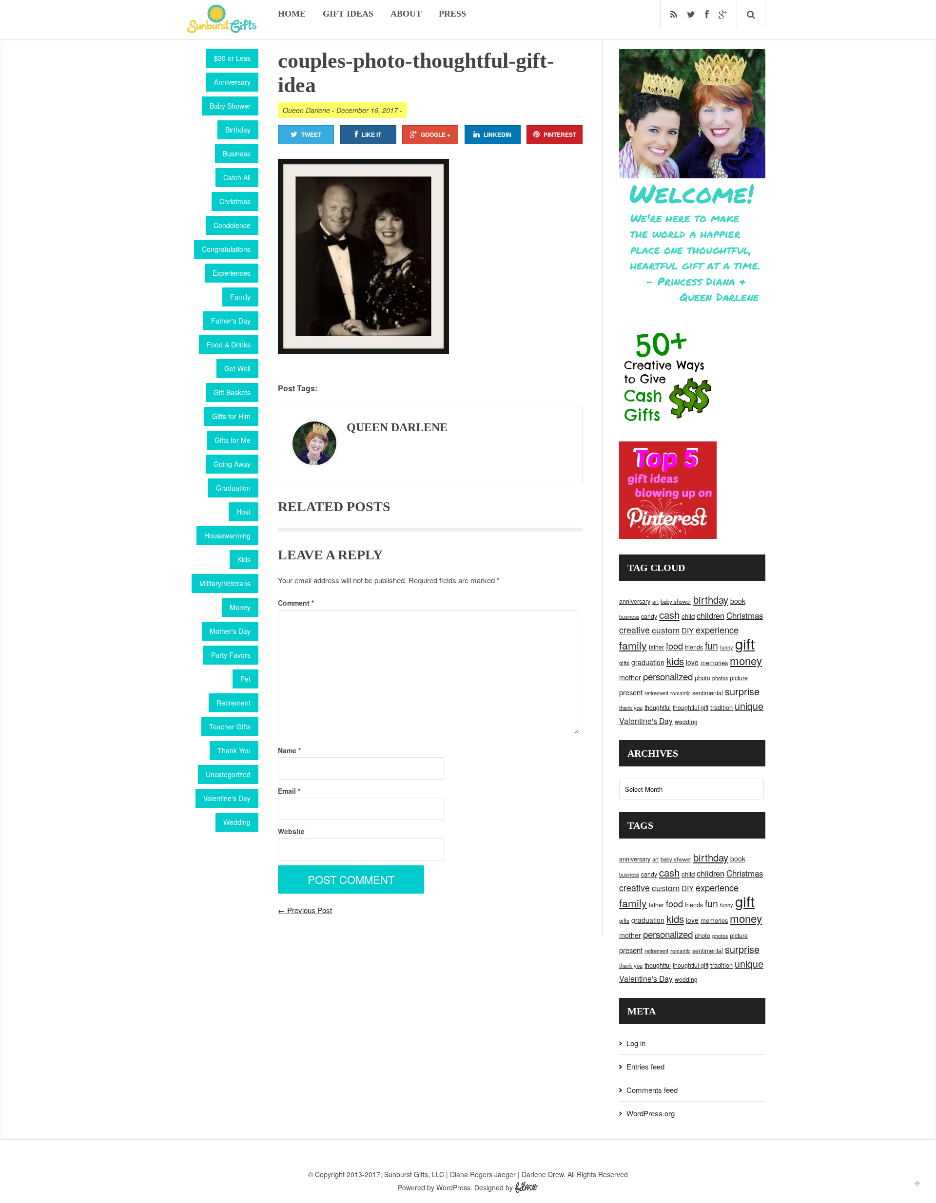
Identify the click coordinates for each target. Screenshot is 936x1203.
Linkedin (497, 134)
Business (237, 153)
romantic (680, 693)
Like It (371, 134)
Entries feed (645, 1066)
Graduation (233, 488)
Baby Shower (230, 106)
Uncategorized (228, 774)
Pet (245, 679)
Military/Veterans (225, 583)
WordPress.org (650, 1113)
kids (675, 660)
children (710, 615)
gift (745, 643)
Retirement (233, 702)
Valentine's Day (227, 798)
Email (289, 791)
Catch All (237, 177)
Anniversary (232, 82)
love (692, 662)
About (406, 14)
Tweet (311, 134)
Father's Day (231, 320)
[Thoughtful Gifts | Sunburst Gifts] (221, 29)
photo (702, 677)
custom (666, 630)
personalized (668, 676)
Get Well (237, 368)
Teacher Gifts (230, 726)
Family (240, 297)
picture (739, 677)
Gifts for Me (232, 440)
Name (289, 750)
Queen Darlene (306, 110)
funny (726, 647)
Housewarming (227, 535)
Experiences (232, 273)
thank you (631, 707)
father (656, 647)
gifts (624, 663)
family (633, 645)
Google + (435, 134)
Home (292, 14)
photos (720, 678)
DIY (688, 630)
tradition (721, 707)
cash (669, 615)
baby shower (676, 601)
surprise (742, 691)
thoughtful (657, 707)
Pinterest (560, 134)
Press (452, 14)
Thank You (234, 750)
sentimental (707, 692)
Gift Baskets (232, 392)
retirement (656, 693)
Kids (244, 559)
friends (694, 647)
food (674, 645)
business (629, 616)
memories (714, 662)
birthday (710, 599)
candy (649, 616)
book (737, 601)
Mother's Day (230, 631)
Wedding (237, 822)
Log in (635, 1043)
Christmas (235, 201)
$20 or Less (232, 58)
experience (717, 629)
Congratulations (226, 249)
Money (240, 607)
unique (749, 706)
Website (291, 831)
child (688, 616)
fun (711, 645)
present (631, 692)
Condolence (232, 225)
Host (243, 511)
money (746, 660)
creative (634, 629)
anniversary (634, 601)
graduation (647, 662)
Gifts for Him (231, 416)
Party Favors (231, 655)
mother (630, 677)
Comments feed (652, 1090)
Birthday (238, 129)
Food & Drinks (229, 344)
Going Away (232, 464)
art (655, 601)
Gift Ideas (348, 14)
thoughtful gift (690, 707)
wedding (686, 721)
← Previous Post (305, 910)
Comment (296, 603)
